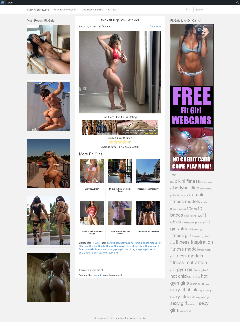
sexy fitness (92, 252)
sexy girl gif (193, 303)
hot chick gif (194, 276)
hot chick (129, 249)
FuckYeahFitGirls (38, 9)
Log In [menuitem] (10, 2)
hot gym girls (142, 249)
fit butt (198, 215)
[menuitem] (3, 2)
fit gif (194, 222)
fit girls (101, 246)
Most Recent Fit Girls (92, 9)
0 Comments (154, 26)
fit (159, 242)
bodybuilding (127, 242)
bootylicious (179, 195)
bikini (172, 182)
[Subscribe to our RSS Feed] (187, 9)
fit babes (83, 246)
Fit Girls (96, 242)
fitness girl (119, 246)
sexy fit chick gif (205, 290)
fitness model (152, 246)
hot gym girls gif (197, 283)
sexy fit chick (183, 289)
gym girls (119, 249)
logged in (97, 275)
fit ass (194, 208)
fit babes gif (189, 215)
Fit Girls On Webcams (65, 9)
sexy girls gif (185, 310)
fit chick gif (187, 222)
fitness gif (198, 229)
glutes (173, 270)
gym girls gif (202, 270)
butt (188, 195)
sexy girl (103, 252)
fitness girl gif (198, 236)
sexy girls (113, 252)
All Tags (112, 9)
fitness (109, 246)
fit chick (93, 246)
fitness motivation (104, 249)
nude (207, 284)
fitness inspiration (135, 246)
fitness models (86, 249)
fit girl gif (202, 222)
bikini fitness (113, 242)
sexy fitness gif (202, 297)
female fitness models (146, 242)
